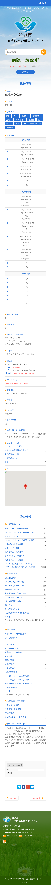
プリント (26, 72)
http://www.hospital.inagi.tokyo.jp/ (17, 383)
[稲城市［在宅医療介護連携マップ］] (25, 45)
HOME (12, 66)
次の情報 (36, 798)
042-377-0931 (18, 367)
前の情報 (13, 798)
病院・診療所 (23, 66)
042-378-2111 (12, 836)
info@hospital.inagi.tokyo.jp (23, 373)
